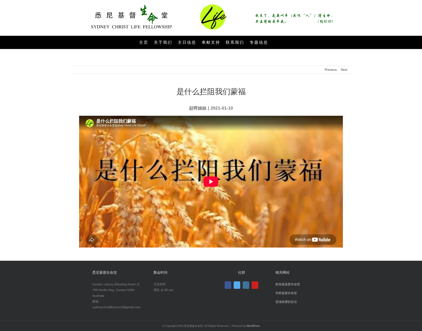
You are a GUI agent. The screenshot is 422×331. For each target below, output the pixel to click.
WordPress (253, 325)
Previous (331, 69)
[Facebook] (228, 285)
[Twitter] (237, 285)
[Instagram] (246, 285)
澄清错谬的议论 (286, 302)
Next (344, 69)
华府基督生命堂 (286, 293)
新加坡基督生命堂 (287, 284)
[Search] (275, 42)
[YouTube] (255, 285)
